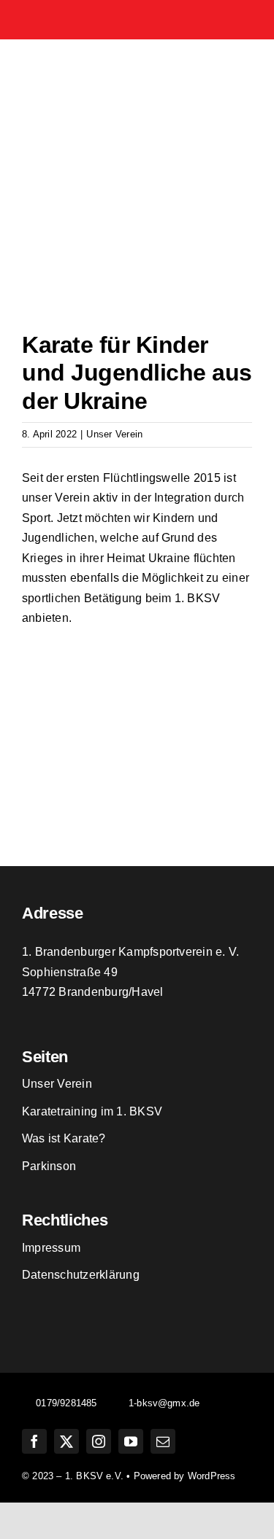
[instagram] (98, 1441)
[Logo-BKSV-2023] (137, 59)
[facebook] (34, 1441)
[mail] (163, 1441)
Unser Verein (114, 434)
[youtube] (130, 1441)
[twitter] (66, 1441)
